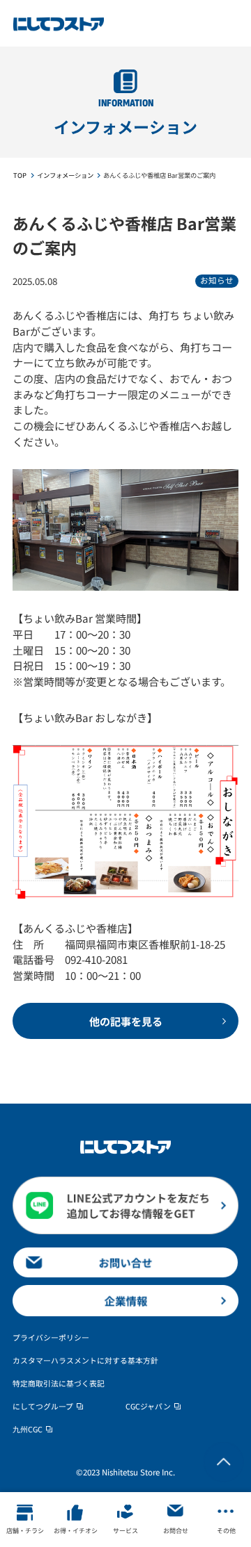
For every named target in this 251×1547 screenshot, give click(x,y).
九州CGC (28, 1428)
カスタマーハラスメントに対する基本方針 (85, 1360)
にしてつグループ (43, 1405)
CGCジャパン (148, 1405)
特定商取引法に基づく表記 (59, 1383)
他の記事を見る (125, 1021)
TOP (19, 175)
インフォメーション (65, 175)
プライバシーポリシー (51, 1337)
